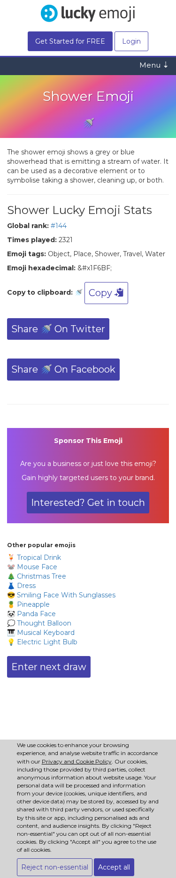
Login (131, 41)
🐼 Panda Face (31, 614)
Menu (154, 64)
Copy (102, 292)
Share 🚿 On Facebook (63, 369)
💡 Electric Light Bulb (42, 642)
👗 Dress (21, 585)
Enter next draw (48, 666)
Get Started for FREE (70, 41)
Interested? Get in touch (88, 502)
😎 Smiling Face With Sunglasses (61, 595)
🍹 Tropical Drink (34, 557)
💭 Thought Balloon (39, 623)
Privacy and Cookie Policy (77, 761)
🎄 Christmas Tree (36, 576)
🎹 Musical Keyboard (41, 632)
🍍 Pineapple (28, 604)
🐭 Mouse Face (32, 567)
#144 (59, 225)
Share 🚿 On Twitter (58, 329)
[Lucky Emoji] (88, 12)
